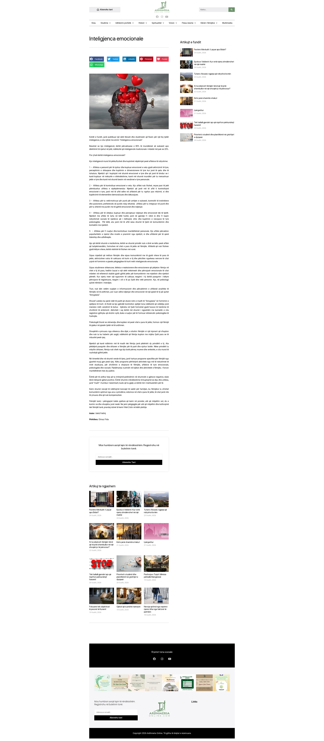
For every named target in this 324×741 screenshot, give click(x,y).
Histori (141, 23)
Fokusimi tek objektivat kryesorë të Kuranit (99, 607)
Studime (104, 23)
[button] (96, 59)
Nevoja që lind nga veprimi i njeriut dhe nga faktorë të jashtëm (156, 609)
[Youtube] (167, 17)
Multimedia (227, 23)
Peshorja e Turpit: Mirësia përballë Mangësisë (155, 575)
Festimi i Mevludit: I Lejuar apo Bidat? (210, 49)
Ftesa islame (187, 23)
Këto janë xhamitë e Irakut (128, 542)
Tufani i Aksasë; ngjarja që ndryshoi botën (155, 510)
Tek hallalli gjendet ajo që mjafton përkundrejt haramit (100, 577)
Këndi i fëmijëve (208, 23)
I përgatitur (149, 542)
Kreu (94, 23)
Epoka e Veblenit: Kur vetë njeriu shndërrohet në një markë (128, 512)
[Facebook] (157, 17)
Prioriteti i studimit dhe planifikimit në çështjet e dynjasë (127, 577)
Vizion (171, 23)
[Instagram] (162, 17)
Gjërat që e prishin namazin (128, 606)
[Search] (231, 9)
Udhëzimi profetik (123, 23)
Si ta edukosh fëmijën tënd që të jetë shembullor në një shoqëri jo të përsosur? (101, 544)
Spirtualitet (156, 23)
